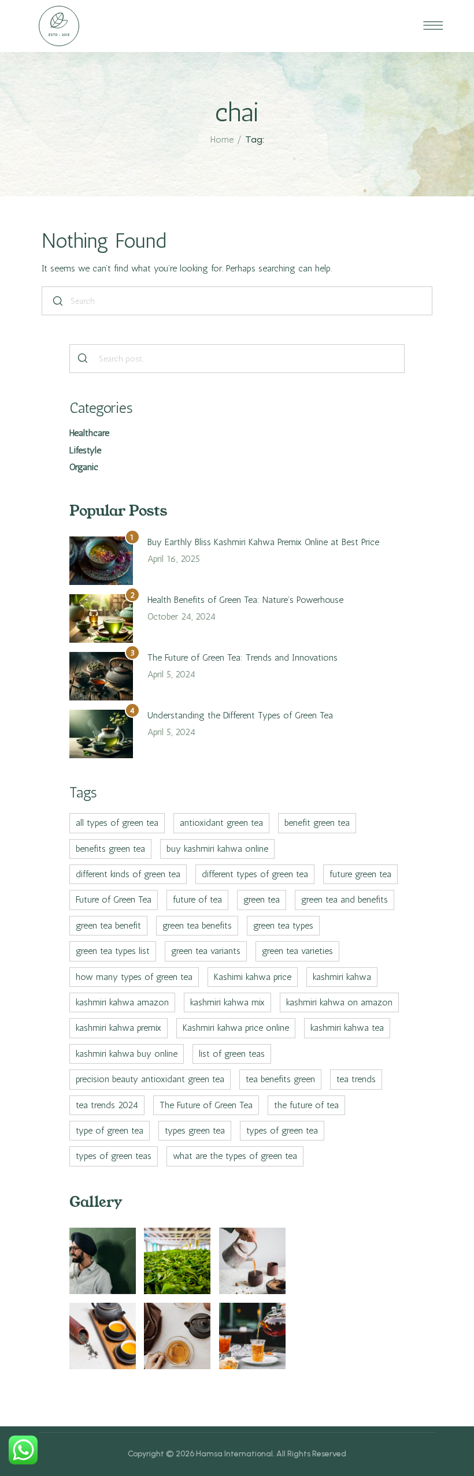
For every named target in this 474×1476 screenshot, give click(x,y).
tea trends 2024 (107, 1104)
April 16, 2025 (173, 558)
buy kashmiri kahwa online (217, 848)
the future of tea (306, 1104)
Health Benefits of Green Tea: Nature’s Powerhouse (245, 599)
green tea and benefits (344, 899)
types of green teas (113, 1155)
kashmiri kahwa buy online (126, 1053)
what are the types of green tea (235, 1155)
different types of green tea (255, 874)
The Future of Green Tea (206, 1104)
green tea (261, 899)
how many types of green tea (134, 976)
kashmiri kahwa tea (347, 1027)
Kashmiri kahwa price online (236, 1027)
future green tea (360, 874)
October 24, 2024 (181, 616)
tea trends (356, 1079)
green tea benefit (108, 925)
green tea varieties (297, 950)
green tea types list (113, 950)
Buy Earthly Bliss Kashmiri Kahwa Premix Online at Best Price (263, 541)
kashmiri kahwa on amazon (339, 1002)
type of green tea (109, 1130)
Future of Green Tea (113, 899)
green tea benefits (197, 925)
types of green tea (282, 1130)
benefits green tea (110, 848)
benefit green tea (317, 822)
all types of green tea (117, 822)
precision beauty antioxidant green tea (150, 1079)
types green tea (195, 1130)
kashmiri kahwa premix (118, 1027)
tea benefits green (280, 1079)
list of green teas (232, 1053)
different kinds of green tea (128, 874)
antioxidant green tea (221, 822)
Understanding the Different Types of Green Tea (240, 715)
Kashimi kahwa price (252, 976)
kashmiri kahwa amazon (122, 1002)
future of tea (197, 899)
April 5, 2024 (171, 674)
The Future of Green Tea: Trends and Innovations (242, 657)
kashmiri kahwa (342, 976)
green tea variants (205, 950)
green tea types (283, 925)
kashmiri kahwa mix (227, 1002)
